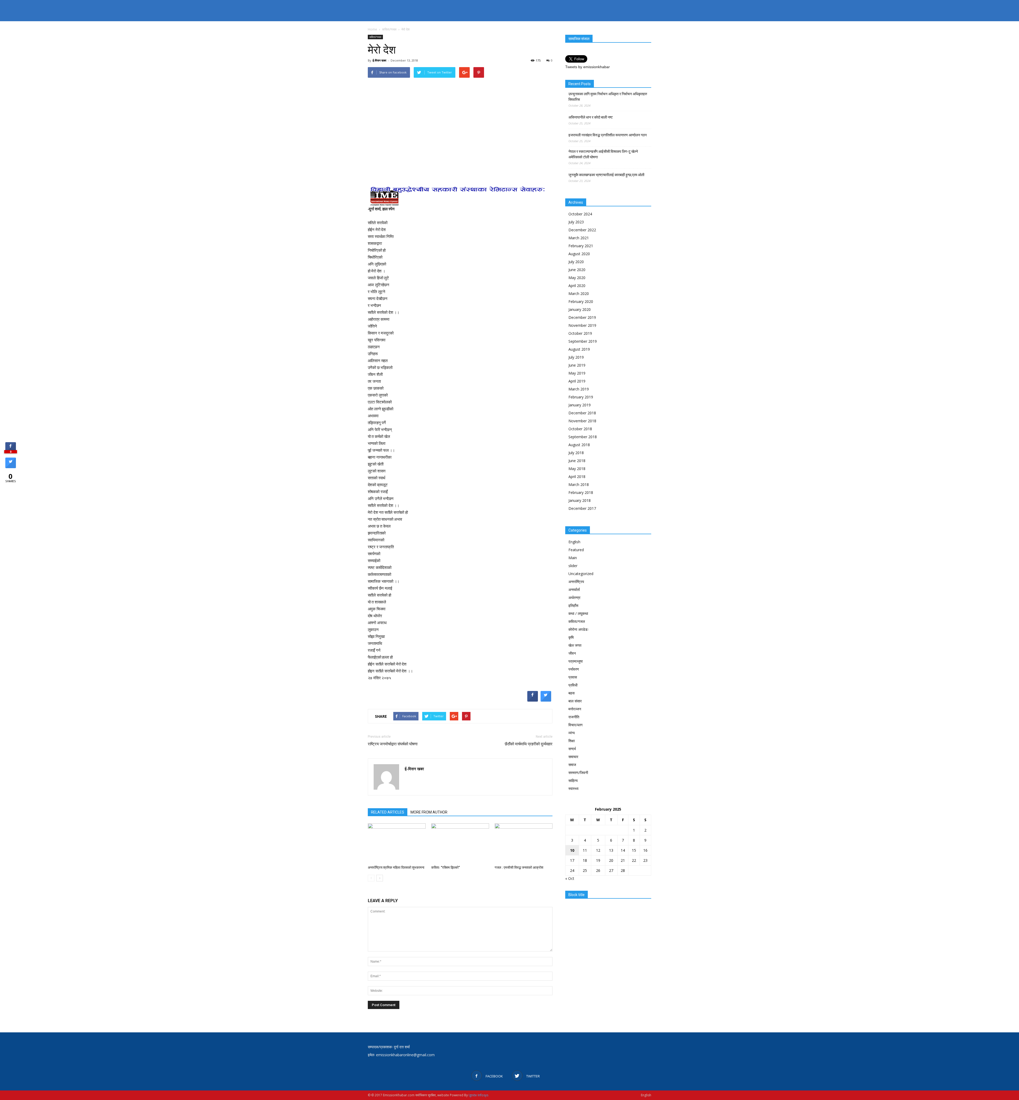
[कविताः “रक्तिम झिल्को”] (460, 843)
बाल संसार (575, 700)
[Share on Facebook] (532, 700)
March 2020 (578, 293)
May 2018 (576, 468)
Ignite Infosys (478, 1095)
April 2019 (576, 381)
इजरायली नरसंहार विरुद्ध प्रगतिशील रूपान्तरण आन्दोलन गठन (607, 135)
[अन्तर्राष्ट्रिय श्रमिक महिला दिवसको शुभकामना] (397, 843)
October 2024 (580, 213)
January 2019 (579, 404)
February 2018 (580, 492)
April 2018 (576, 476)
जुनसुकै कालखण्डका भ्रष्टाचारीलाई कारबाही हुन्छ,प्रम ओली (606, 175)
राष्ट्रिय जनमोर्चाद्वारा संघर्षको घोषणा (392, 744)
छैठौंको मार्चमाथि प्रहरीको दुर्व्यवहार (528, 744)
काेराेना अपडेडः (578, 629)
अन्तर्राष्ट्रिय (576, 581)
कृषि (571, 637)
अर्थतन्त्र (574, 597)
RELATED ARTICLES (387, 812)
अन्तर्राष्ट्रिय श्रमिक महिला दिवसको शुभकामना (396, 867)
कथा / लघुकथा (578, 613)
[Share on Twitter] (546, 700)
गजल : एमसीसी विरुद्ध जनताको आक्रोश (519, 867)
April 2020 (576, 285)
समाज (572, 764)
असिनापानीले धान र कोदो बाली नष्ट (590, 117)
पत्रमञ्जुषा (575, 661)
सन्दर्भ (572, 748)
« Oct (569, 878)
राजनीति (573, 716)
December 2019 (582, 317)
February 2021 (580, 245)
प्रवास (572, 677)
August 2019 (579, 349)
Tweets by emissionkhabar (587, 67)
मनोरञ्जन (574, 708)
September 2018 (582, 436)
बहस (571, 692)
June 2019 (576, 365)
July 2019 (576, 357)
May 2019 (576, 373)
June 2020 (576, 269)
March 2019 (578, 389)
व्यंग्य (571, 732)
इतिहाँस (573, 605)
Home (372, 29)
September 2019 (582, 341)
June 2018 (576, 460)
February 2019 (580, 396)
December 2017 (582, 508)
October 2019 (580, 333)
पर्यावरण (573, 669)
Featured (576, 549)
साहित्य (573, 780)
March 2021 (578, 237)
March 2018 (578, 484)
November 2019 (582, 325)
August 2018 (579, 444)
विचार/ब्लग (575, 724)
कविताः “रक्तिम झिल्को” (445, 867)
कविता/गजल (375, 37)
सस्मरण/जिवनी (578, 772)
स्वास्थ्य (573, 788)
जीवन (572, 653)
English (574, 541)
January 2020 (579, 309)
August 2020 (579, 253)
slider (572, 565)
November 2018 (582, 420)
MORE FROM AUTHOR (429, 812)
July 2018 (576, 452)
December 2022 (582, 229)
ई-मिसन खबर (379, 60)
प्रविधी (572, 685)
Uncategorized (580, 573)
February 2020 (580, 301)
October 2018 (580, 428)
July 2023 (576, 221)
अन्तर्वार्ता (574, 589)
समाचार (573, 756)
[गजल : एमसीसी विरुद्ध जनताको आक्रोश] (523, 843)
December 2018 (582, 412)
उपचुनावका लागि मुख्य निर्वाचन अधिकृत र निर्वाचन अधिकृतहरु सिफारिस (607, 97)
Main (572, 557)
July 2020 (576, 261)
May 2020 (576, 277)
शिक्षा (571, 740)
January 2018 (579, 500)
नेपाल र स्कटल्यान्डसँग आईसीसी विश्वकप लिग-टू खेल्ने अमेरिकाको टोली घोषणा (603, 154)
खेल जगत (574, 645)
